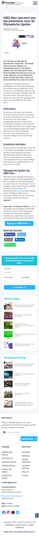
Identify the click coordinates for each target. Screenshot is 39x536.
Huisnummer (8, 277)
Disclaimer (9, 525)
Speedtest (26, 452)
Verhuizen (26, 456)
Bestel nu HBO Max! (17, 223)
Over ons (25, 472)
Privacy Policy (21, 525)
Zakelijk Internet (8, 465)
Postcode (7, 268)
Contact (25, 475)
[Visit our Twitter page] (13, 513)
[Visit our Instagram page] (8, 513)
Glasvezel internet (9, 462)
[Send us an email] (17, 513)
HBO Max (20, 191)
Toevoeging (25, 277)
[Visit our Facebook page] (4, 513)
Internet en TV (7, 458)
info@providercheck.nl (12, 496)
